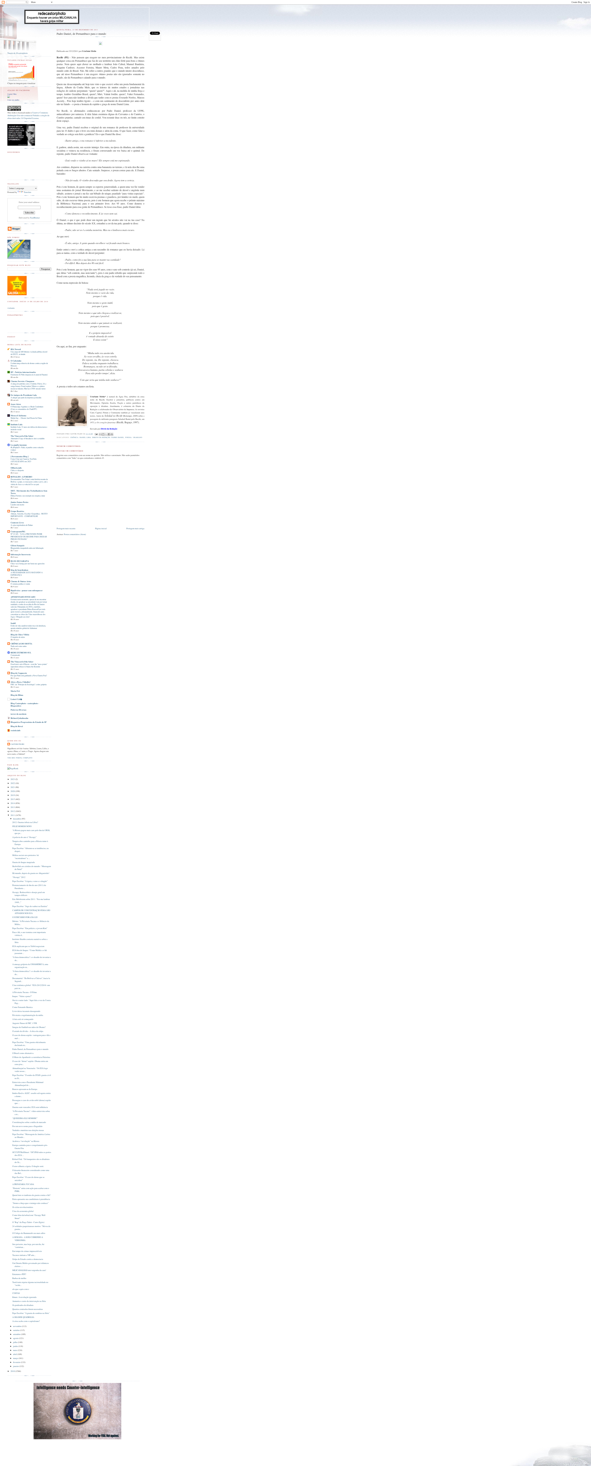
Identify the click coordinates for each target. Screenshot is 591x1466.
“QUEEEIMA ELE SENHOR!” (25, 1118)
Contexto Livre (17, 522)
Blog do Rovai (17, 726)
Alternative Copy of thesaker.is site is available (27, 438)
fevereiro (17, 1362)
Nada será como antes (19, 646)
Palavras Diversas (18, 709)
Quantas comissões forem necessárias (27, 1309)
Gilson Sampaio (17, 545)
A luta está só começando (22, 1019)
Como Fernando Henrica (22, 1007)
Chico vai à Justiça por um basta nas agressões (28, 563)
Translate (27, 192)
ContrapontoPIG (18, 531)
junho (15, 1346)
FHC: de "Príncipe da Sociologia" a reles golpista (28, 684)
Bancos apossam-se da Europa (24, 1089)
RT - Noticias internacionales (23, 372)
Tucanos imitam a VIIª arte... (24, 1255)
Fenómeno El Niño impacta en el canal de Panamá (29, 374)
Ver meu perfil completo (19, 758)
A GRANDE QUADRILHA (23, 1317)
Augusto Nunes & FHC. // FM (24, 1023)
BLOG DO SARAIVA (20, 560)
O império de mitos (18, 637)
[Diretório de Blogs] (17, 294)
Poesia (128, 437)
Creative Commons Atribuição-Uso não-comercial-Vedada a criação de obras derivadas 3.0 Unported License (28, 115)
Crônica (74, 437)
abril (15, 1354)
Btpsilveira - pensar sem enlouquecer (27, 590)
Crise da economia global (23, 1211)
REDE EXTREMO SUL (21, 652)
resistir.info (15, 730)
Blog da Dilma (17, 694)
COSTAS (16, 1293)
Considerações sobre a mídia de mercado (29, 1122)
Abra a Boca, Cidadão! (20, 681)
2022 (13, 783)
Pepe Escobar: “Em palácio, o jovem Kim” (29, 928)
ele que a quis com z (20, 1289)
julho (15, 1342)
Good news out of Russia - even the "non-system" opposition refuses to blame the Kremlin (29, 665)
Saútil (13, 623)
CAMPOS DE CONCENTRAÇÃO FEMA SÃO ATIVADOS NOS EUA (31, 912)
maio (15, 1350)
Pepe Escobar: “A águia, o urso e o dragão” (30, 881)
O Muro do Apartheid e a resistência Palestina (31, 1057)
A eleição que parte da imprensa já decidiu (26, 397)
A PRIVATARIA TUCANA (23, 1184)
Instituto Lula (16, 424)
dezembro (17, 818)
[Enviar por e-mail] (100, 434)
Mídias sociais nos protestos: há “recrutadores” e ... (25, 857)
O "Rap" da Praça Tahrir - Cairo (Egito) (28, 1222)
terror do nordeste (18, 713)
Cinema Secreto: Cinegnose (22, 381)
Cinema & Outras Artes (21, 581)
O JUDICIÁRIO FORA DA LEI (24, 917)
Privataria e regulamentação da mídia (27, 1015)
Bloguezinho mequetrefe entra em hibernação (27, 548)
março (16, 1358)
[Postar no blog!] (103, 434)
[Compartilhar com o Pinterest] (111, 434)
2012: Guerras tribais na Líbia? (25, 822)
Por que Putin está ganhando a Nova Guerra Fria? (29, 675)
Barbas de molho (19, 1278)
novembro (17, 1326)
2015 (13, 799)
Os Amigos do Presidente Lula (24, 394)
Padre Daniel (117, 437)
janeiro (16, 1366)
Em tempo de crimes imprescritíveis (27, 1251)
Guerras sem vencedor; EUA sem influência (30, 1107)
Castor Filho (11, 94)
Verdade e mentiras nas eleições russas (28, 1130)
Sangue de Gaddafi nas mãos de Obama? (29, 1027)
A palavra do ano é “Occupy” (24, 837)
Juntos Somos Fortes (19, 502)
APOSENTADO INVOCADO (23, 596)
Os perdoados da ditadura (22, 1305)
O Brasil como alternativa (23, 1053)
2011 (13, 815)
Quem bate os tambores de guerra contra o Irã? (31, 1195)
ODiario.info (16, 467)
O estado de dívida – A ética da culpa (27, 1031)
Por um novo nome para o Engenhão (27, 1126)
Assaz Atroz (16, 404)
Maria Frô (15, 690)
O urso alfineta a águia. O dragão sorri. (28, 1166)
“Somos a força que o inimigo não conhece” (30, 1203)
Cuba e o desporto (17, 470)
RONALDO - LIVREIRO (21, 476)
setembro (17, 1334)
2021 (13, 787)
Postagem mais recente (66, 528)
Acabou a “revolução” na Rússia (25, 1141)
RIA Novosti (16, 349)
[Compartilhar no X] (106, 434)
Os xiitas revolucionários (22, 1207)
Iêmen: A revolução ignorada (24, 1297)
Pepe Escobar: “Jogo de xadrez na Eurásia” (30, 906)
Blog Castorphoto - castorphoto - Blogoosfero (25, 704)
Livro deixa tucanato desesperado (26, 1011)
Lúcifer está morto (17, 504)
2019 (13, 795)
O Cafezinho (16, 360)
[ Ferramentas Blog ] (19, 456)
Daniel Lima (85, 437)
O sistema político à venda (20, 584)
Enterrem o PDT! (19, 1274)
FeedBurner (35, 217)
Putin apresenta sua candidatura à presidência (31, 1199)
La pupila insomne (19, 444)
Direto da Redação (101, 437)
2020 (13, 791)
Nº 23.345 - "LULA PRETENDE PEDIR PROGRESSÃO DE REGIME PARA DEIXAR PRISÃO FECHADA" (29, 536)
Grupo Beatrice (17, 511)
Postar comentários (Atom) (75, 534)
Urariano (137, 437)
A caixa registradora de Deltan (22, 525)
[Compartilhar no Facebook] (109, 434)
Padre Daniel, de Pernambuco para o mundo (30, 1049)
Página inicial (101, 528)
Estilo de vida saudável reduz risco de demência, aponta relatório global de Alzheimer (28, 626)
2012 (13, 811)
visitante (11, 308)
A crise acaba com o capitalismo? (26, 1321)
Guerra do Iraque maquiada (23, 862)
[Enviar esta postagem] (96, 434)
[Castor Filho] (8, 97)
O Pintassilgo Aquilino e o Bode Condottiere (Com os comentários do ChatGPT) (27, 407)
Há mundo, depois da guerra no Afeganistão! (30, 873)
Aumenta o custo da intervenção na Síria (29, 1301)
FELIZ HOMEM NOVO (22, 826)
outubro (16, 1330)
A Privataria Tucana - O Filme (24, 992)
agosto (16, 1338)
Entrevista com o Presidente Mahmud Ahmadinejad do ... (27, 1084)
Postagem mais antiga (135, 528)
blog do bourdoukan (19, 569)
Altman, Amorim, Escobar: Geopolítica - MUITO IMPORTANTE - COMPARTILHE (29, 514)
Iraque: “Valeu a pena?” (22, 996)
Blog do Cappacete (19, 672)
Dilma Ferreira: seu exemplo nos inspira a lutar (28, 495)
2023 (13, 779)
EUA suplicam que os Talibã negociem (28, 946)
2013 (13, 807)
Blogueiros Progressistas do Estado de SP (28, 722)
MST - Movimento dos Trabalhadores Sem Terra (29, 492)
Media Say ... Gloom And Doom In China (26, 418)
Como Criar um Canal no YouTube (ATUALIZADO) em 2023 (23, 460)
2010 (13, 1371)
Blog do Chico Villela (20, 634)
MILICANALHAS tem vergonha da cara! (29, 1270)
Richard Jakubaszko (19, 718)
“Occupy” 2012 (18, 877)
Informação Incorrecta (21, 554)
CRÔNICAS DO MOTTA (21, 643)
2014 (13, 803)
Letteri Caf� (16, 699)
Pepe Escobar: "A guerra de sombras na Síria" (31, 1313)
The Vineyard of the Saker (22, 435)
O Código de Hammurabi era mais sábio (28, 1233)
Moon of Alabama (18, 415)
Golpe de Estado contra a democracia (27, 1259)
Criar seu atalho (13, 100)
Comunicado (15, 655)
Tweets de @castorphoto (17, 53)
